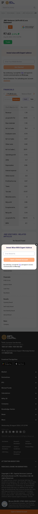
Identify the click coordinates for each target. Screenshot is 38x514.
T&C (20, 264)
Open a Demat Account (19, 260)
